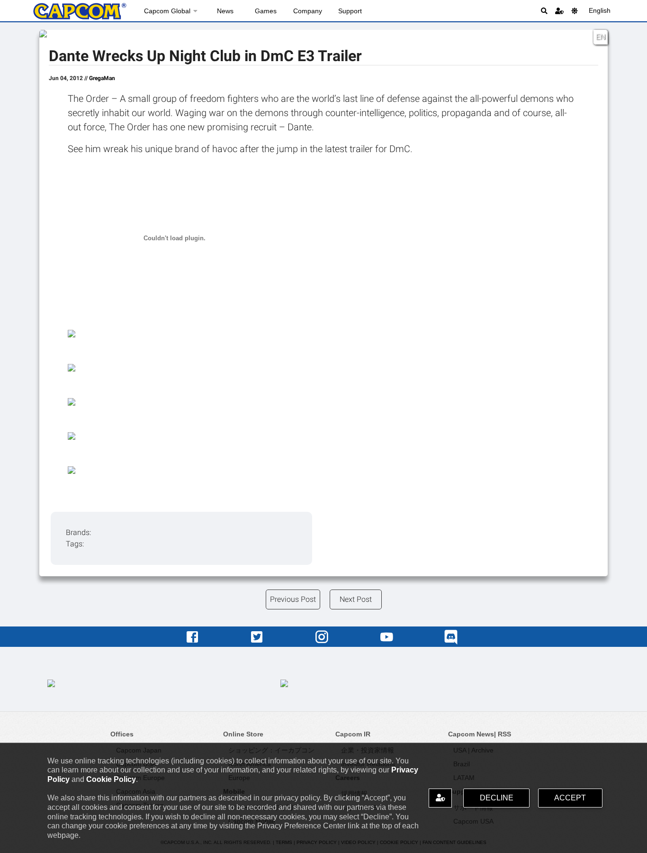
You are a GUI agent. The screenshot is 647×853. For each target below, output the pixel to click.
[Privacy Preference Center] (440, 798)
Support (350, 11)
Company (307, 11)
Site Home (79, 11)
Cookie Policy (111, 779)
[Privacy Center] (559, 10)
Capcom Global (167, 11)
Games (266, 11)
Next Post (355, 599)
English (600, 10)
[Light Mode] (574, 10)
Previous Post (293, 599)
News (225, 11)
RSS (504, 734)
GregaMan (102, 78)
